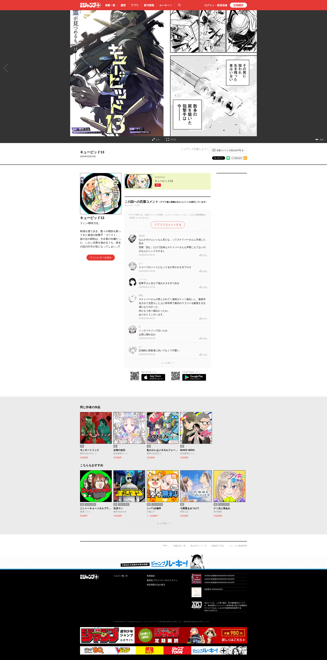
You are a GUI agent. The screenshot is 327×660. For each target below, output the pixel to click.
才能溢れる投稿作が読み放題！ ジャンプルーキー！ (163, 561)
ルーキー (165, 5)
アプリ (135, 5)
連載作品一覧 (179, 546)
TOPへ (165, 546)
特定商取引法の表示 (156, 585)
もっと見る (166, 363)
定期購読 (238, 5)
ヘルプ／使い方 (120, 576)
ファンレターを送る (100, 257)
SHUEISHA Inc (121, 622)
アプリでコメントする (167, 224)
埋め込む (238, 158)
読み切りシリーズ (198, 546)
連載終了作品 (218, 546)
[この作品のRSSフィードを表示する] (245, 158)
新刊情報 (149, 5)
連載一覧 (110, 5)
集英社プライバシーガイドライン (162, 580)
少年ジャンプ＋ (90, 5)
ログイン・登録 (215, 5)
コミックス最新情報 (238, 546)
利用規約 (151, 576)
